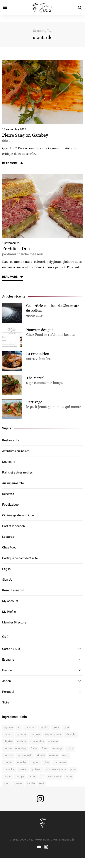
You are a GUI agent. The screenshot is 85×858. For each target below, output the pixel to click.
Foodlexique (10, 504)
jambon (8, 755)
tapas (68, 776)
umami (18, 783)
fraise (34, 748)
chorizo (8, 741)
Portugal (8, 691)
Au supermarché (13, 483)
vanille (31, 783)
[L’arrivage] (12, 409)
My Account (10, 601)
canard (8, 734)
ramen (32, 776)
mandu (53, 755)
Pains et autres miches (17, 472)
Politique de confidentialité (20, 558)
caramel (21, 734)
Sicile (5, 702)
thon (6, 783)
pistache (9, 769)
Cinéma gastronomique (18, 515)
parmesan (60, 762)
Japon (6, 681)
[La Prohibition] (12, 361)
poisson (36, 769)
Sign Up (7, 579)
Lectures (8, 536)
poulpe (20, 776)
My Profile (9, 611)
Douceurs (8, 461)
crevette (53, 741)
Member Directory (14, 622)
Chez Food (9, 547)
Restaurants (10, 440)
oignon (35, 762)
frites (45, 748)
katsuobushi (25, 755)
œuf (41, 783)
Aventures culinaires (15, 451)
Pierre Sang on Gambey (25, 135)
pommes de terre (56, 769)
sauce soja (54, 776)
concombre (37, 741)
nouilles (21, 762)
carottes (36, 734)
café (66, 727)
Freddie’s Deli (16, 248)
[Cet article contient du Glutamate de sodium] (12, 313)
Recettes (8, 494)
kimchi (41, 755)
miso (65, 755)
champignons (53, 734)
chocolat (71, 734)
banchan (30, 727)
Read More (10, 163)
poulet (7, 776)
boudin (44, 727)
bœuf (56, 727)
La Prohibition (37, 354)
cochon (21, 741)
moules (8, 762)
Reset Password (13, 590)
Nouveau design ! (39, 329)
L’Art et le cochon (13, 526)
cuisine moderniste (15, 748)
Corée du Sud (11, 649)
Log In (6, 569)
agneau (8, 727)
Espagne (8, 659)
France (7, 670)
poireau (23, 769)
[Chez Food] (42, 7)
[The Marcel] (12, 385)
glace (70, 748)
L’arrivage (34, 402)
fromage (57, 748)
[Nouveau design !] (12, 337)
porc (73, 769)
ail (18, 727)
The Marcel (35, 378)
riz (42, 776)
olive (46, 762)
